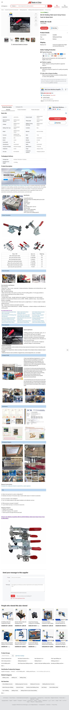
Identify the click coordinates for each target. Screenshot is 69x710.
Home (2, 9)
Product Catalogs (20, 655)
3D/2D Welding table (5, 663)
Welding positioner (55, 661)
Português (20, 700)
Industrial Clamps (19, 687)
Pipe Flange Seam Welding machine (25, 663)
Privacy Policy (54, 704)
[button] (42, 109)
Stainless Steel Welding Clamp (32, 687)
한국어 (53, 700)
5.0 (54, 109)
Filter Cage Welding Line (56, 658)
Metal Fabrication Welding (7, 687)
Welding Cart (14, 677)
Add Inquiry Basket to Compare (20, 44)
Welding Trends (15, 690)
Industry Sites (47, 697)
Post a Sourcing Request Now (18, 598)
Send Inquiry (44, 28)
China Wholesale (33, 697)
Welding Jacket (5, 677)
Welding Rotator (37, 661)
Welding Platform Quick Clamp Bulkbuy (29, 690)
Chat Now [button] (54, 28)
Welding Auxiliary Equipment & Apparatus (36, 9)
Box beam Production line (23, 658)
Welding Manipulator (22, 661)
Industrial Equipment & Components (11, 9)
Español (15, 700)
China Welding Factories (7, 684)
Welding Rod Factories (35, 684)
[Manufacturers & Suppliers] (34, 2)
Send (13, 596)
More (2, 693)
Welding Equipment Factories (21, 684)
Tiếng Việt (32, 701)
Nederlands (45, 700)
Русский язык (30, 700)
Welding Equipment (23, 9)
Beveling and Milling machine (57, 663)
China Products (12, 697)
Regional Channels (54, 697)
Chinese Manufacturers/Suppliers (23, 697)
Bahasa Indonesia (39, 701)
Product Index (61, 697)
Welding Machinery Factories (48, 684)
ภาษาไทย (64, 700)
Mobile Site (32, 699)
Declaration (48, 704)
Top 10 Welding (5, 690)
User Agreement (42, 704)
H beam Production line (6, 658)
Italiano (35, 700)
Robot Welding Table (53, 687)
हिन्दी (60, 700)
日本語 (57, 700)
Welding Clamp (48, 9)
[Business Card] (66, 113)
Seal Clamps (44, 687)
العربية (49, 700)
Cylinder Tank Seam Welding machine (42, 663)
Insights (37, 699)
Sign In (42, 100)
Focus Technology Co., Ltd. (26, 704)
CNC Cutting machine (5, 661)
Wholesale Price (40, 697)
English (10, 700)
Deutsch (39, 700)
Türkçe (28, 701)
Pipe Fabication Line (38, 658)
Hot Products (5, 697)
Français (24, 700)
